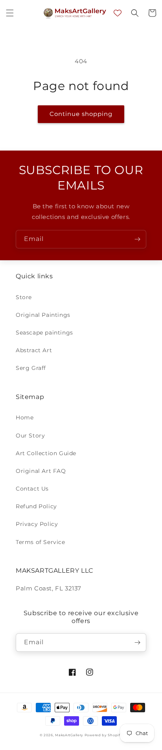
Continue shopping (81, 114)
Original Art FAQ (41, 470)
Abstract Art (34, 350)
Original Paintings (43, 314)
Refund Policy (36, 506)
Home (24, 417)
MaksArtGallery (70, 735)
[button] (9, 13)
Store (24, 297)
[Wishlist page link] (118, 13)
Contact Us (32, 488)
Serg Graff (31, 367)
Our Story (30, 435)
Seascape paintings (44, 332)
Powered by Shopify (104, 735)
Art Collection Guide (46, 453)
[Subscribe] (137, 239)
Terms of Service (40, 542)
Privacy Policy (37, 524)
